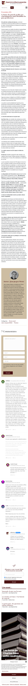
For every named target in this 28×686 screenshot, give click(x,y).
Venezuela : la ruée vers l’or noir (11, 591)
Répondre (9, 429)
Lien (15, 429)
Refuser (14, 678)
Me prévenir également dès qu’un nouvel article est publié (13, 578)
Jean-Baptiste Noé (13, 593)
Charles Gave (12, 600)
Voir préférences (14, 681)
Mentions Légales (23, 684)
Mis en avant (12, 321)
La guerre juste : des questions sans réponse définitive (12, 604)
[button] (26, 661)
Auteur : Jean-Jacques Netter (14, 281)
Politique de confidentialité (14, 684)
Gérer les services (5, 671)
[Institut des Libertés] (14, 2)
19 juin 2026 (5, 607)
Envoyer (8, 373)
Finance (16, 323)
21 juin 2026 (5, 600)
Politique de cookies (5, 684)
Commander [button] (10, 660)
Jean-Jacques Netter (6, 323)
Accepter (14, 674)
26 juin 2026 (5, 593)
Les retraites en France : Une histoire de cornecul (13, 597)
